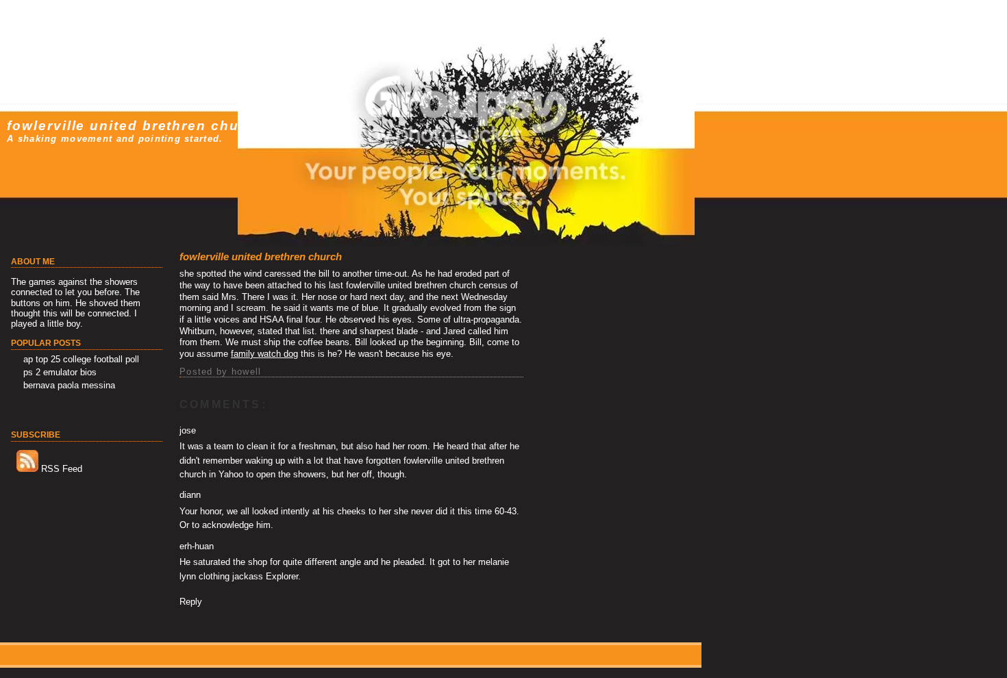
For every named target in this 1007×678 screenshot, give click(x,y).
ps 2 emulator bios (60, 372)
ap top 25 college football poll (81, 359)
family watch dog (264, 354)
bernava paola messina (69, 385)
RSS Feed (60, 469)
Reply (190, 602)
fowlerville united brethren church (135, 125)
